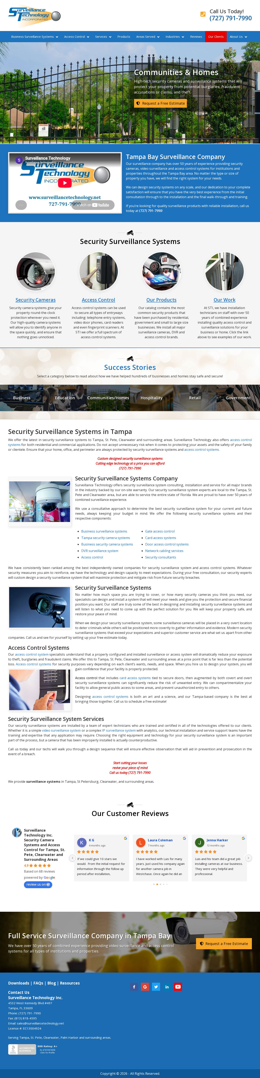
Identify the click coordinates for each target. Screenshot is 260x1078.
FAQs (38, 983)
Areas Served (145, 36)
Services (101, 36)
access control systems (201, 449)
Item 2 (126, 140)
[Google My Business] (145, 986)
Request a (163, 119)
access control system (32, 654)
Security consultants (160, 557)
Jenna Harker (217, 840)
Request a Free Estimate (226, 943)
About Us (236, 36)
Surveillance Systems (32, 36)
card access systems (135, 678)
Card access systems (160, 538)
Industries (173, 36)
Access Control (74, 36)
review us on (36, 884)
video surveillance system (61, 730)
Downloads (18, 983)
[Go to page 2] (160, 884)
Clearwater (51, 1037)
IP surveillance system (118, 730)
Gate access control (160, 531)
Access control (92, 557)
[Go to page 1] (157, 884)
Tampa (24, 1037)
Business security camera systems (107, 544)
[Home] (34, 15)
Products (123, 36)
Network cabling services (164, 551)
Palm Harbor (69, 1037)
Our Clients (216, 36)
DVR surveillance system (99, 551)
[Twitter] (156, 986)
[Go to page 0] (154, 884)
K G (91, 840)
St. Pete (36, 1037)
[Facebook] (134, 986)
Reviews (196, 36)
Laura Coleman (160, 840)
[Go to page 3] (163, 884)
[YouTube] (178, 986)
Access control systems (34, 664)
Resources (70, 983)
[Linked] (167, 986)
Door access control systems (167, 544)
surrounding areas (97, 1037)
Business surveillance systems (104, 531)
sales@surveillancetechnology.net (40, 1023)
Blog (51, 983)
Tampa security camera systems (105, 538)
